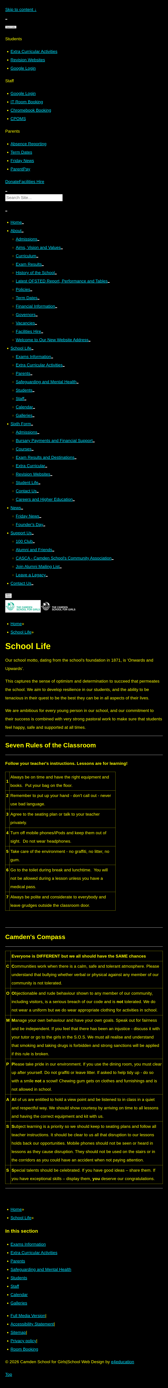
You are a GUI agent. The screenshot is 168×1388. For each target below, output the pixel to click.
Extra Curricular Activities (33, 51)
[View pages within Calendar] (34, 408)
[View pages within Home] (23, 223)
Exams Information (28, 1244)
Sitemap (18, 1332)
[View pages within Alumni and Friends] (53, 551)
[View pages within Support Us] (33, 534)
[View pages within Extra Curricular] (46, 467)
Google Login (23, 68)
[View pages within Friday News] (40, 517)
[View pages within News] (22, 509)
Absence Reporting (28, 143)
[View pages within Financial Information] (56, 307)
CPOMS (18, 118)
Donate (12, 181)
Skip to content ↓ (20, 9)
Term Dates (21, 152)
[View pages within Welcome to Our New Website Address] (89, 341)
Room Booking (24, 1349)
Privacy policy (23, 1340)
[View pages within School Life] (32, 349)
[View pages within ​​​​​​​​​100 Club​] (34, 542)
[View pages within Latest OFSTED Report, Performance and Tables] (109, 282)
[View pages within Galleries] (33, 416)
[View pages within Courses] (33, 450)
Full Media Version (27, 1315)
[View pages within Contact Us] (38, 492)
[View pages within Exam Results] (43, 265)
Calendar (19, 1294)
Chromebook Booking (30, 110)
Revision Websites (27, 59)
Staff (14, 1286)
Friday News (22, 160)
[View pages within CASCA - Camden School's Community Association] (113, 559)
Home (16, 623)
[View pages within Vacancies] (36, 324)
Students (18, 1277)
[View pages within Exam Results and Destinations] (75, 458)
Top (8, 1374)
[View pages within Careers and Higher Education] (74, 500)
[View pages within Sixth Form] (32, 425)
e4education (122, 1361)
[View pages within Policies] (31, 290)
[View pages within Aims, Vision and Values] (62, 248)
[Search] (6, 191)
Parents (17, 1261)
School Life (20, 632)
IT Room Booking (26, 101)
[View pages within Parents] (31, 374)
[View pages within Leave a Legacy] (47, 576)
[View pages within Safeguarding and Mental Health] (78, 383)
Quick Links (10, 27)
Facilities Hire (31, 181)
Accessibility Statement (32, 1324)
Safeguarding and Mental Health (40, 1269)
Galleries (18, 1303)
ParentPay (20, 169)
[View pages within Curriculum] (37, 257)
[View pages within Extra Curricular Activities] (64, 366)
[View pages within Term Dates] (38, 299)
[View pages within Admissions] (38, 240)
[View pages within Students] (33, 391)
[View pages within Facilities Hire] (42, 332)
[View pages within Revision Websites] (51, 475)
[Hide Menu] (6, 19)
